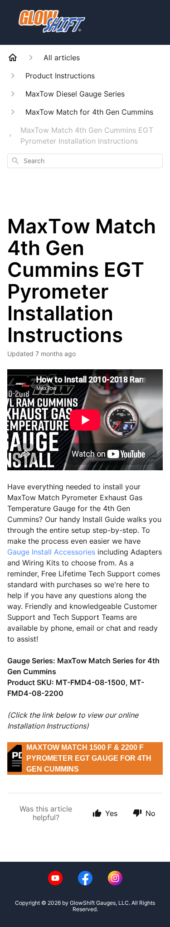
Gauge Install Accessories (51, 551)
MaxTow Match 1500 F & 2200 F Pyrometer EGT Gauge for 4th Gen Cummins (88, 758)
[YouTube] (55, 878)
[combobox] (85, 161)
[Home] (12, 57)
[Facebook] (85, 878)
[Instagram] (115, 878)
